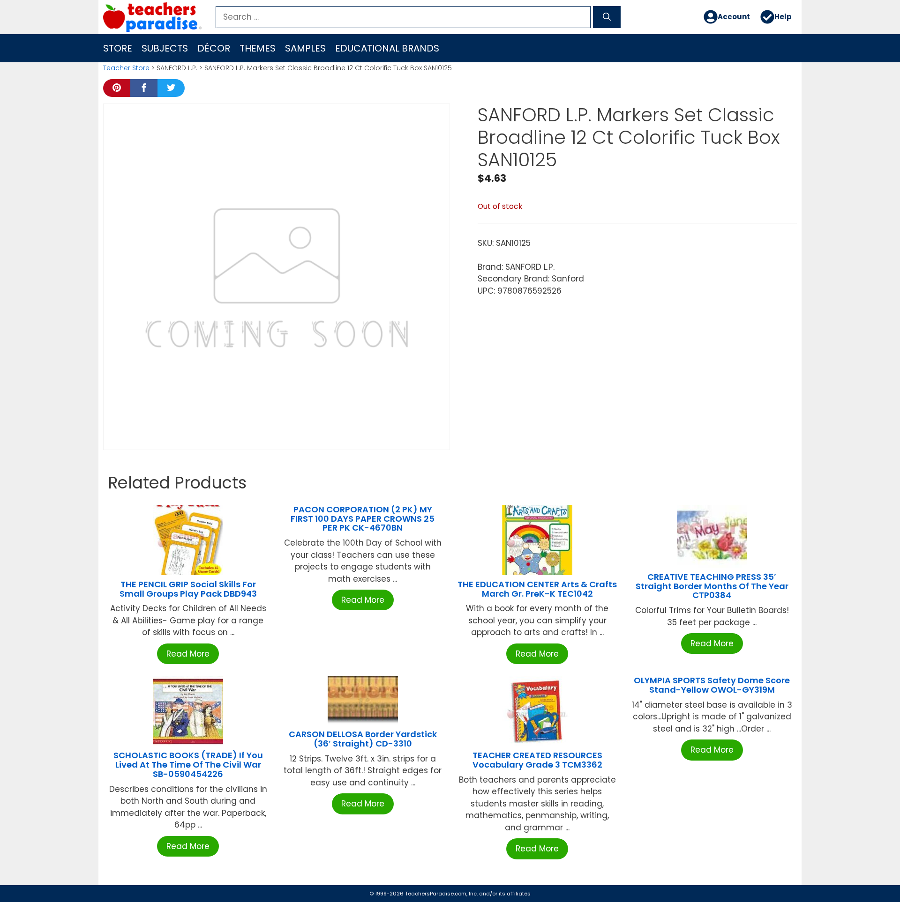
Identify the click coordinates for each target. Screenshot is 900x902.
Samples (305, 48)
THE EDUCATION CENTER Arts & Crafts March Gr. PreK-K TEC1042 (537, 588)
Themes (258, 48)
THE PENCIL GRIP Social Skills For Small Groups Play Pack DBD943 (188, 588)
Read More (188, 653)
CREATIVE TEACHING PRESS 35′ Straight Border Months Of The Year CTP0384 (712, 586)
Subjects (165, 48)
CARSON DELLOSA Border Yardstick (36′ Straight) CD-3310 (363, 738)
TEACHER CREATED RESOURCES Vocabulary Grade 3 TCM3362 (537, 759)
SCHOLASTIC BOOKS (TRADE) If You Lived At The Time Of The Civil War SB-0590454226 (188, 764)
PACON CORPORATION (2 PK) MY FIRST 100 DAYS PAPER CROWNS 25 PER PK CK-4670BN (363, 518)
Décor (213, 48)
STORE (117, 48)
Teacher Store (126, 68)
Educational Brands (387, 48)
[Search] (607, 17)
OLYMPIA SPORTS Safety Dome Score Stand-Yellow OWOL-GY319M (712, 684)
